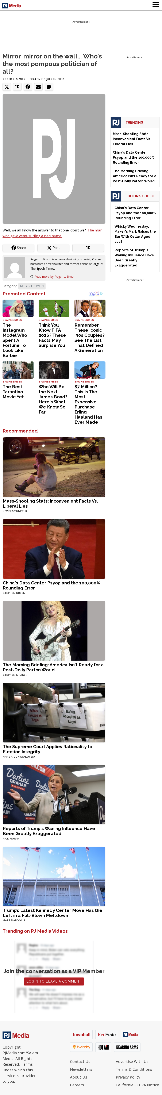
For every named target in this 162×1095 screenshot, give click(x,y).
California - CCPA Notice (137, 1084)
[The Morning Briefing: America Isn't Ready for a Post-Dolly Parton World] (54, 630)
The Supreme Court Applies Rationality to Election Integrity (47, 749)
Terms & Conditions (134, 1069)
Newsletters (81, 1069)
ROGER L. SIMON (32, 286)
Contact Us (80, 1061)
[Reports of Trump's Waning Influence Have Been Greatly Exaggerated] (54, 794)
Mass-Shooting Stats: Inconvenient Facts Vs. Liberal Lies (50, 503)
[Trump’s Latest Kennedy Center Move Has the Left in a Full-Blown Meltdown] (54, 876)
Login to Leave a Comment (54, 981)
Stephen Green (14, 593)
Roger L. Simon (14, 79)
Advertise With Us (132, 1061)
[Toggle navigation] (155, 5)
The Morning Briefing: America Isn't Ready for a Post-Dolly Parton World (53, 667)
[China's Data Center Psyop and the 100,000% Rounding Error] (54, 548)
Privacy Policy (128, 1077)
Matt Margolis (14, 920)
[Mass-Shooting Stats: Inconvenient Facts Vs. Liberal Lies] (54, 466)
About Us (78, 1077)
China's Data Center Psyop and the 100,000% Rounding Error (51, 585)
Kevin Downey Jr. (15, 511)
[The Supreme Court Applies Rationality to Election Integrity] (54, 712)
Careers (77, 1084)
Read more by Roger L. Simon (54, 276)
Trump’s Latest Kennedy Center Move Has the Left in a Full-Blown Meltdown (52, 913)
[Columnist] (16, 267)
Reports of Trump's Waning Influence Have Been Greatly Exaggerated (49, 831)
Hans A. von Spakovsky (19, 756)
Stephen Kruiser (15, 674)
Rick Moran (11, 838)
